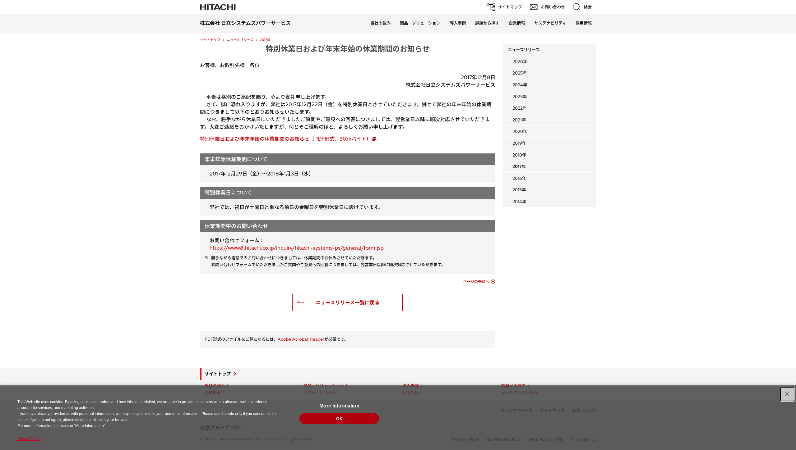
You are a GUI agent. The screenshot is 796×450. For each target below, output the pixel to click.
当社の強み (380, 22)
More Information (339, 405)
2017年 (265, 40)
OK (339, 418)
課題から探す (487, 22)
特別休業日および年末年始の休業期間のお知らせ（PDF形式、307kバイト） (285, 139)
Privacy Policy (29, 439)
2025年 (519, 72)
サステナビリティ (550, 22)
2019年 (519, 143)
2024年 (519, 84)
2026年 (519, 61)
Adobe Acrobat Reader (301, 339)
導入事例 (458, 22)
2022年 (519, 108)
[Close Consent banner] (787, 394)
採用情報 (584, 22)
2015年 (519, 189)
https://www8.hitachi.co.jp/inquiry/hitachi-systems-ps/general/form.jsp (297, 248)
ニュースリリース (240, 40)
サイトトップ (210, 40)
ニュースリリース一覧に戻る (348, 302)
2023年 (519, 96)
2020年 (519, 131)
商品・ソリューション (420, 22)
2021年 (519, 119)
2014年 (519, 201)
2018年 (519, 154)
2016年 (519, 178)
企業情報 (517, 22)
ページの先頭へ (476, 281)
